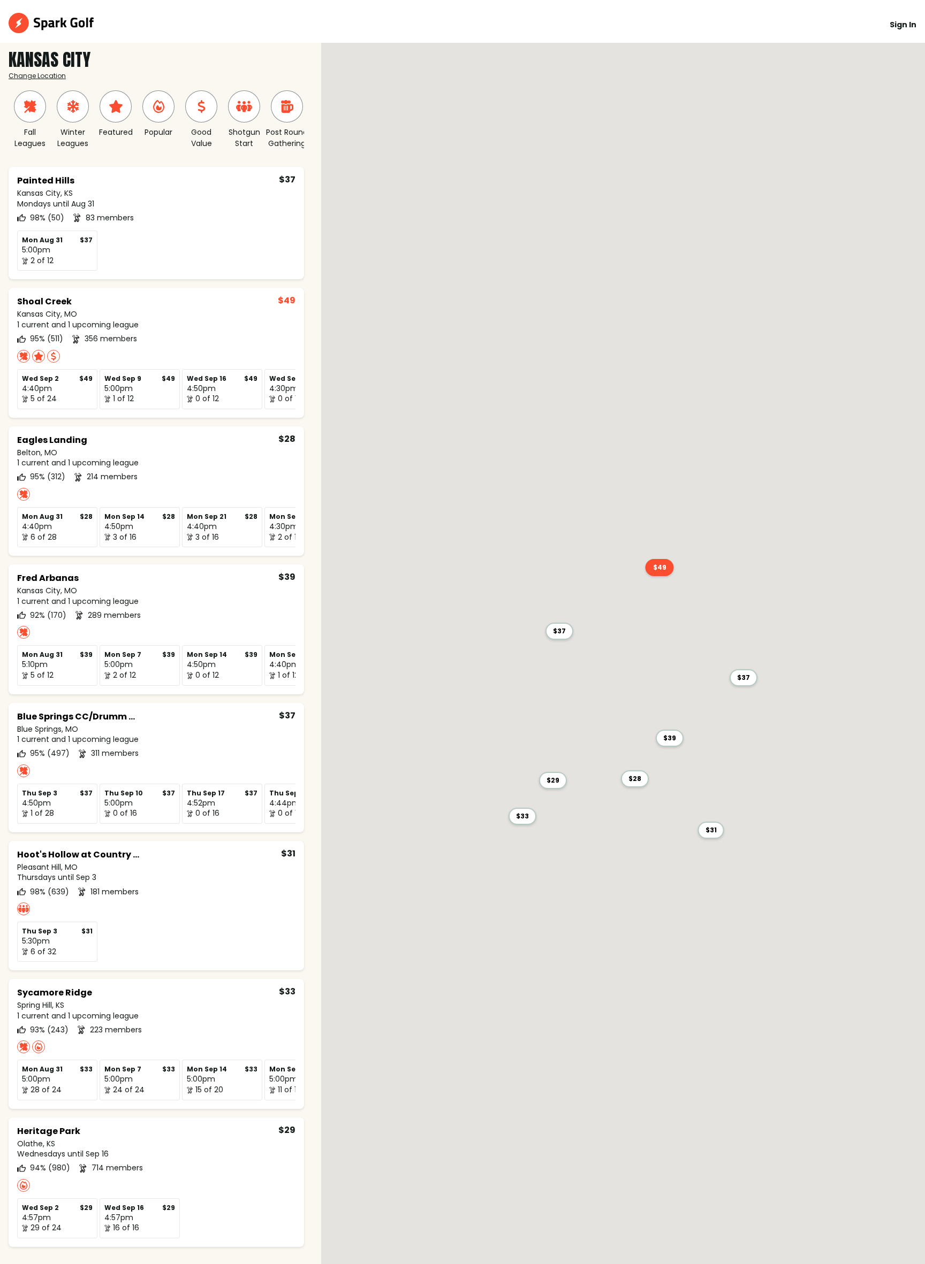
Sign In (903, 24)
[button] (559, 631)
